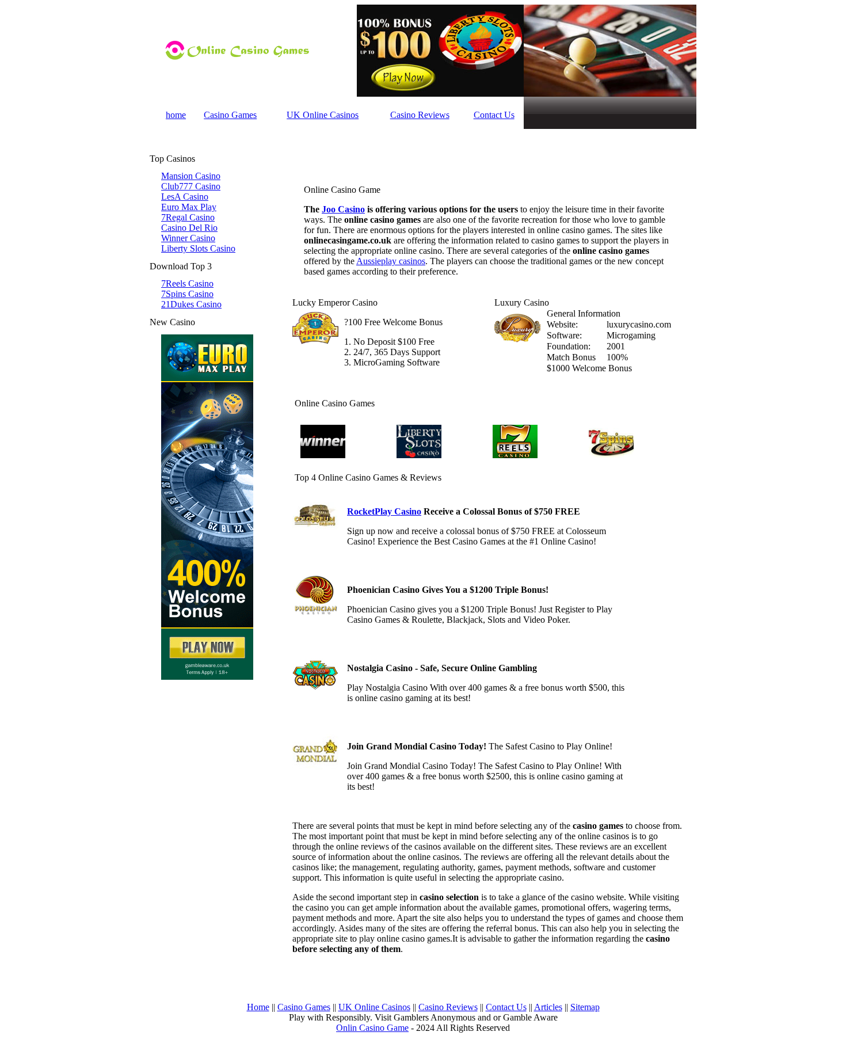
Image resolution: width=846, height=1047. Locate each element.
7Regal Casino (188, 217)
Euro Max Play (188, 207)
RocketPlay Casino (384, 511)
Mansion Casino (190, 176)
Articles (548, 1007)
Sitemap (585, 1007)
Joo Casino (343, 209)
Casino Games (230, 115)
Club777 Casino (190, 186)
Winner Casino (188, 238)
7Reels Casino (187, 283)
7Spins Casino (187, 294)
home (176, 115)
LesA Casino (184, 196)
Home (258, 1007)
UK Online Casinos (323, 115)
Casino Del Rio (189, 228)
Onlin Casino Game (372, 1028)
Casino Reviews (419, 115)
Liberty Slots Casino (198, 248)
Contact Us (494, 115)
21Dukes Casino (191, 304)
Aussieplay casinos (390, 261)
